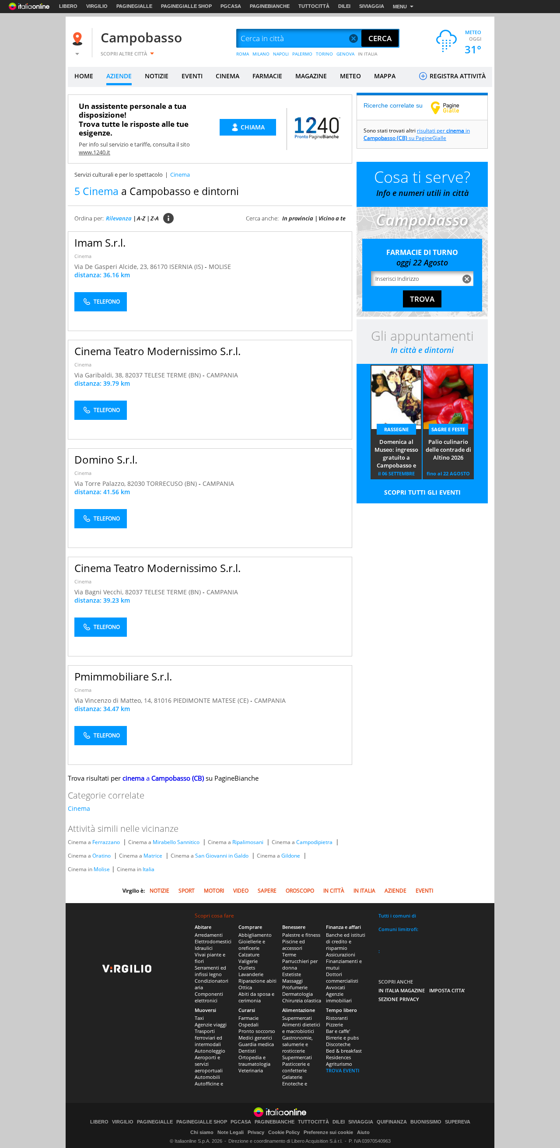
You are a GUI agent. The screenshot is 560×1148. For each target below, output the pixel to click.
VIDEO (240, 890)
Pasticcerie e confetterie (296, 1067)
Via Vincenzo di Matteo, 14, (114, 700)
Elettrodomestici (213, 941)
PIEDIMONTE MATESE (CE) (211, 700)
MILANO (261, 54)
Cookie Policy (284, 1132)
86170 (159, 266)
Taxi (199, 1018)
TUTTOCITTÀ (313, 6)
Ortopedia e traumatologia (254, 1060)
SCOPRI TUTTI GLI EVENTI (422, 492)
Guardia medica (256, 1044)
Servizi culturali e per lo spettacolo (118, 174)
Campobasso (141, 37)
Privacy (256, 1132)
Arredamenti (209, 935)
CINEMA (227, 76)
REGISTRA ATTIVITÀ (457, 76)
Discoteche (338, 1044)
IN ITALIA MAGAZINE (401, 990)
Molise (102, 869)
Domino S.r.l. (105, 459)
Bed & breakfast (344, 1050)
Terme (289, 954)
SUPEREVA (457, 1122)
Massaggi (292, 980)
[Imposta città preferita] (79, 38)
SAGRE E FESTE (448, 429)
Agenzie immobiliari (339, 997)
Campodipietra (314, 842)
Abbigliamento (255, 935)
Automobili (207, 1077)
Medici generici (255, 1037)
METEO (350, 76)
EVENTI (192, 76)
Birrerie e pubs (342, 1037)
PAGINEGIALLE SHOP (186, 6)
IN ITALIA (368, 54)
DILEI (344, 6)
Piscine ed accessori (293, 944)
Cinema (82, 256)
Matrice (153, 855)
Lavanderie (250, 974)
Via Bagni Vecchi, (99, 592)
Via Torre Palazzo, (100, 483)
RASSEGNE (396, 429)
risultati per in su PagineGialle (417, 134)
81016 (163, 700)
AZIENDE (119, 76)
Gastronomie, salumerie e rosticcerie (297, 1044)
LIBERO (68, 6)
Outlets (246, 967)
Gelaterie (292, 1077)
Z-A (154, 218)
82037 (134, 375)
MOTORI (214, 890)
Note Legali (230, 1132)
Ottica (245, 987)
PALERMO (302, 54)
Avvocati (335, 987)
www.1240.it (94, 152)
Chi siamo (202, 1132)
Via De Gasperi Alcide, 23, (112, 266)
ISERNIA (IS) (187, 266)
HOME (83, 76)
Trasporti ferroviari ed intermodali (208, 1037)
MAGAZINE (311, 76)
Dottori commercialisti (342, 977)
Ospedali (248, 1024)
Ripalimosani (247, 842)
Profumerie (295, 987)
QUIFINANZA (392, 1122)
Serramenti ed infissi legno (210, 970)
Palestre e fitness (301, 935)
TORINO (324, 54)
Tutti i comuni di (397, 915)
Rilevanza (119, 218)
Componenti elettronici (209, 997)
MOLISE (220, 266)
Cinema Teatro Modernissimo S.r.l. (157, 351)
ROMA (242, 54)
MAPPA (385, 76)
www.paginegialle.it (451, 107)
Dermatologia (297, 994)
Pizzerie (334, 1024)
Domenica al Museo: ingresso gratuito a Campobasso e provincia (396, 454)
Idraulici (204, 948)
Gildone (290, 855)
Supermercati (297, 1018)
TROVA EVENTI (342, 1070)
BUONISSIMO (425, 1122)
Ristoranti (337, 1018)
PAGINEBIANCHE (270, 6)
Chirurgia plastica (301, 1000)
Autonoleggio (210, 1050)
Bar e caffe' (338, 1031)
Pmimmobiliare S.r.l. (123, 676)
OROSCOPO (300, 890)
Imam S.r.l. (100, 242)
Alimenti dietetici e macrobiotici (301, 1027)
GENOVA (345, 54)
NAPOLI (281, 54)
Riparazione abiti (257, 980)
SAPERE (267, 890)
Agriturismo (339, 1064)
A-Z (141, 218)
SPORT (186, 890)
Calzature (248, 954)
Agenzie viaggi (211, 1024)
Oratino (101, 855)
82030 (136, 483)
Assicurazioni (340, 954)
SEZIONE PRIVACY (398, 999)
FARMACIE (267, 76)
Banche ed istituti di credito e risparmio (345, 941)
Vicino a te (332, 218)
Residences (338, 1057)
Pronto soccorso (256, 1031)
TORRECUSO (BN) (173, 483)
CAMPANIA (222, 375)
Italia (148, 869)
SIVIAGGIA (371, 6)
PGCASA (230, 6)
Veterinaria (250, 1070)
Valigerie (248, 961)
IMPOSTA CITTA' (447, 990)
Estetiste (291, 974)
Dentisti (247, 1050)
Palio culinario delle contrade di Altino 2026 (448, 449)
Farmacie (248, 1018)
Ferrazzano (106, 842)
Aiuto (363, 1132)
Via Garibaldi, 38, (99, 375)
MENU (400, 6)
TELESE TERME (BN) (173, 375)
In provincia (297, 218)
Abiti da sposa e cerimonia (256, 997)
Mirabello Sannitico (176, 842)
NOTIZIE (156, 76)
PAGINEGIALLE (134, 6)
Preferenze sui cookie (328, 1132)
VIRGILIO (97, 6)
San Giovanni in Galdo (221, 855)
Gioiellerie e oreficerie (251, 944)
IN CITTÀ (333, 890)
